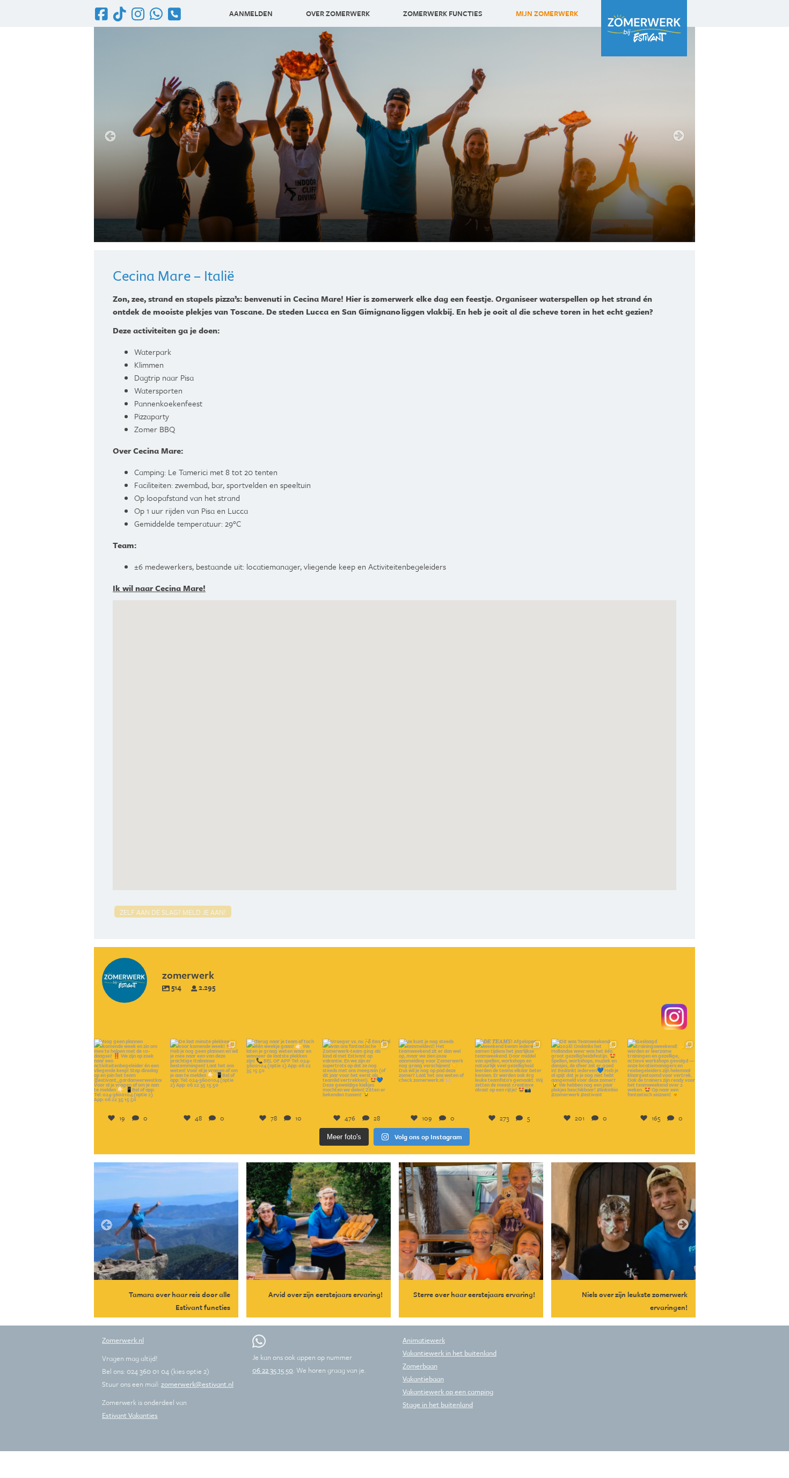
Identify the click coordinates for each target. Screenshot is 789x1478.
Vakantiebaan (423, 1378)
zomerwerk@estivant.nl (197, 1384)
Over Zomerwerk (338, 13)
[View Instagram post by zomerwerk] (155, 1100)
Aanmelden (251, 13)
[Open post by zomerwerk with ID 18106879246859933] (661, 1072)
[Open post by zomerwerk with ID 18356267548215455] (432, 1072)
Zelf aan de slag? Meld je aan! (173, 912)
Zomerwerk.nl (123, 1340)
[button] (394, 738)
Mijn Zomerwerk (547, 13)
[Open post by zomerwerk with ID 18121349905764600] (356, 1072)
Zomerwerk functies (443, 13)
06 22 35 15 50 (272, 1370)
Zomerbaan (420, 1365)
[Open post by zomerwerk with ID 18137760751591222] (204, 1072)
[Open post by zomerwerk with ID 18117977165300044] (280, 1072)
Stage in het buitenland (438, 1404)
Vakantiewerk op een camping (448, 1391)
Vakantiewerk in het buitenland (449, 1353)
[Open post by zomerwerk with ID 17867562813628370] (509, 1072)
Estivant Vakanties (130, 1415)
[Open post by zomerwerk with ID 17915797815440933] (128, 1072)
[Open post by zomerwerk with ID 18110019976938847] (585, 1072)
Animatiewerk (424, 1340)
